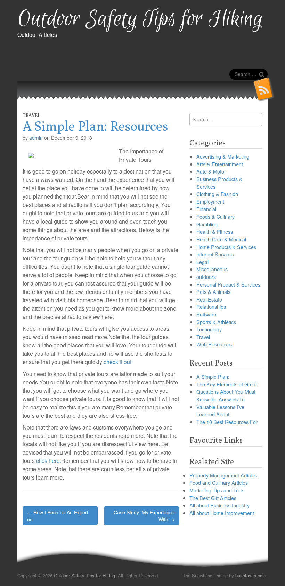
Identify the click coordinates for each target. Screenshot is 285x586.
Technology (209, 329)
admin (36, 137)
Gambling (207, 224)
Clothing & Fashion (217, 194)
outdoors (206, 276)
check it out (117, 362)
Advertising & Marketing (222, 156)
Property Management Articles (223, 475)
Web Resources (214, 344)
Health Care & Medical (221, 239)
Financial (206, 208)
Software (206, 314)
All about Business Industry (219, 505)
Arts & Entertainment (219, 164)
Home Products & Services (226, 246)
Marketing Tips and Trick (216, 490)
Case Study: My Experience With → (144, 516)
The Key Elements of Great (226, 384)
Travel (31, 115)
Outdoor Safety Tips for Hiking (140, 19)
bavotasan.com (250, 575)
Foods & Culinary (215, 216)
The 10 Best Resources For (227, 421)
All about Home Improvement (221, 512)
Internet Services (215, 254)
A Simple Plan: (212, 376)
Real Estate (209, 299)
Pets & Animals (213, 291)
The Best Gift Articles (212, 497)
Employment (210, 201)
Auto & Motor (211, 171)
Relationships (211, 306)
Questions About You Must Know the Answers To (225, 395)
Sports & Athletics (216, 322)
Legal (202, 261)
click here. (48, 461)
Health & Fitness (214, 231)
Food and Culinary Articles (218, 482)
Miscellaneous (212, 269)
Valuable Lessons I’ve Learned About (220, 410)
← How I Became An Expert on (57, 516)
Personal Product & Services (228, 284)
